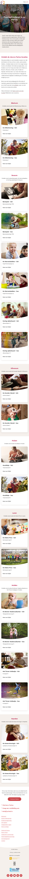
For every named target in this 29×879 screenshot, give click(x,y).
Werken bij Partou (5, 830)
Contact (3, 840)
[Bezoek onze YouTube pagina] (14, 875)
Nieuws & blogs (5, 826)
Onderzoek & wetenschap (7, 834)
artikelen (16, 85)
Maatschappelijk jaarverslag (7, 836)
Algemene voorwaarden (14, 855)
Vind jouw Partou (14, 799)
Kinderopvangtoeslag (6, 820)
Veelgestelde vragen (6, 824)
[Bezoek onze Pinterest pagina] (21, 875)
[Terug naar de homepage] (2, 2)
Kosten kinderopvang (6, 818)
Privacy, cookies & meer (15, 852)
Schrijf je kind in (7, 811)
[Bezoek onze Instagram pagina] (8, 875)
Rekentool (3, 816)
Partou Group (4, 832)
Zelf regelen (4, 822)
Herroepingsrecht (5, 838)
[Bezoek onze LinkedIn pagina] (17, 875)
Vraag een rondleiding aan (10, 808)
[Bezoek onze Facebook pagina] (11, 875)
